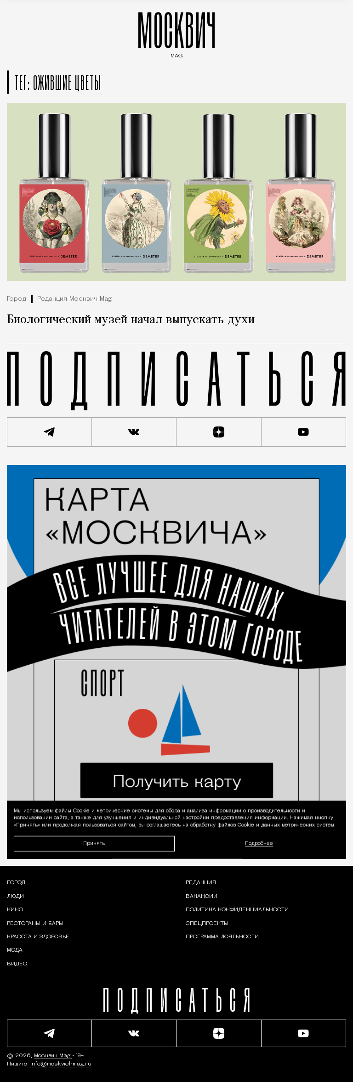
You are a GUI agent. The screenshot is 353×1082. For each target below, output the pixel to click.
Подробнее (259, 843)
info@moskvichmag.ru (60, 1064)
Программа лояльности (222, 937)
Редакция (201, 883)
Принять (94, 843)
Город (16, 299)
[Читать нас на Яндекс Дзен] (219, 432)
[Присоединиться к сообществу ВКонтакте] (134, 432)
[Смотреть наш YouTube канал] (304, 432)
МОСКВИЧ (176, 33)
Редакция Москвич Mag (74, 299)
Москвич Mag (53, 1056)
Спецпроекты (207, 923)
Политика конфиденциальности (237, 910)
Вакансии (201, 896)
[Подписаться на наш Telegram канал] (49, 432)
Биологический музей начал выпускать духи (131, 320)
